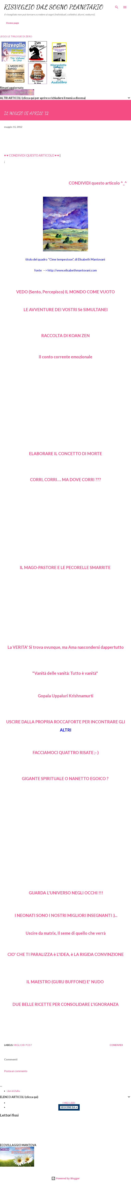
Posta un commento (15, 1071)
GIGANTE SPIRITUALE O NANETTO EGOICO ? (65, 778)
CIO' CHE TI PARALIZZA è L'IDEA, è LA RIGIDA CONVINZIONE (66, 954)
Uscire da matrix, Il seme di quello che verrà (66, 933)
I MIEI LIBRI (68, 1102)
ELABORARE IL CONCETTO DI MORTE (65, 453)
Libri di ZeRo (13, 1090)
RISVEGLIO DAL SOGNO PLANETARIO (53, 7)
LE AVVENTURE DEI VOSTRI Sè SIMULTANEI (66, 309)
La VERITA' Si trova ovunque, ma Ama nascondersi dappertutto (66, 647)
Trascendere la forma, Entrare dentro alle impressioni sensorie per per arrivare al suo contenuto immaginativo (65, 610)
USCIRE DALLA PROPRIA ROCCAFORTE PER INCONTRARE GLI (65, 721)
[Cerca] (117, 6)
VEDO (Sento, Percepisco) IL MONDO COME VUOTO (65, 291)
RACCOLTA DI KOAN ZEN (65, 335)
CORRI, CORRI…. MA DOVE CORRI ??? (65, 479)
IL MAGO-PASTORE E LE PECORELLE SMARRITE (65, 567)
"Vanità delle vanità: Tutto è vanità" (65, 673)
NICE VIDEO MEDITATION (65, 1031)
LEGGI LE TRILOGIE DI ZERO (16, 36)
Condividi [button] (116, 1044)
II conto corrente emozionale (65, 356)
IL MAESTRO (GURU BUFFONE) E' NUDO (65, 981)
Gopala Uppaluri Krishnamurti (65, 695)
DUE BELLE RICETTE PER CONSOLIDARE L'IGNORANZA (65, 1004)
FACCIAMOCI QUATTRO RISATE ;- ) (66, 752)
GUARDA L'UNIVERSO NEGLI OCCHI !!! (66, 892)
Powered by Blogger (67, 1178)
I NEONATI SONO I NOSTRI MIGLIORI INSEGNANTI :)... (66, 915)
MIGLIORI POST (23, 1044)
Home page (12, 22)
